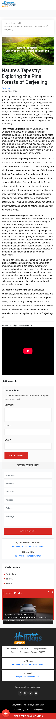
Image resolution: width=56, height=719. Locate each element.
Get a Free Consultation (28, 716)
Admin (12, 614)
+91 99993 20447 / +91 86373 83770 (28, 546)
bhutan (9, 578)
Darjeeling (11, 574)
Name (7, 425)
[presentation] (49, 591)
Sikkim (9, 583)
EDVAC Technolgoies (34, 710)
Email (7, 440)
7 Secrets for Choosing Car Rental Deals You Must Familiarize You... (26, 619)
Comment (8, 405)
